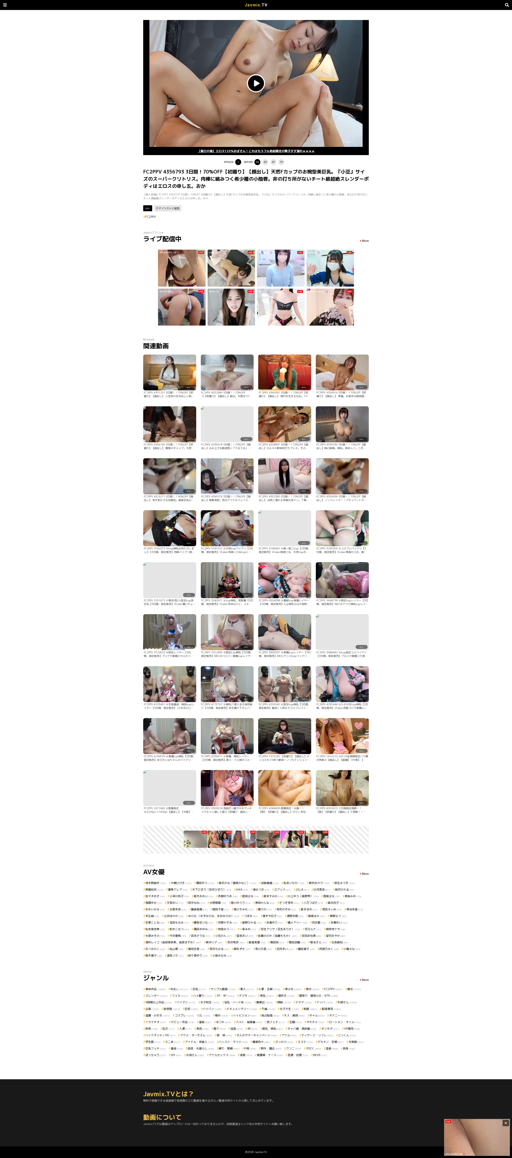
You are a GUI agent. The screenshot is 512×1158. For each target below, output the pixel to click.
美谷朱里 (354, 909)
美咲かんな (265, 903)
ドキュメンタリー (242, 1009)
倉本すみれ (273, 896)
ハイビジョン (245, 1015)
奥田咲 (277, 942)
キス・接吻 (294, 1015)
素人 (247, 989)
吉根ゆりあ (228, 896)
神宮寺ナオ (336, 929)
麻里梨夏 (257, 942)
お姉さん (347, 1002)
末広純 (152, 916)
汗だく (313, 1048)
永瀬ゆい (339, 922)
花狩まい (285, 949)
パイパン (212, 1009)
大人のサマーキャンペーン (257, 1035)
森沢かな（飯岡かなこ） (237, 883)
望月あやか (336, 936)
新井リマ (214, 942)
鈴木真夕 (153, 955)
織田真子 (306, 949)
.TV (256, 5)
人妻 (185, 1028)
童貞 (177, 1048)
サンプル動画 (223, 989)
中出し (179, 989)
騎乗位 (264, 1002)
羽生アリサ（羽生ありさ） (280, 929)
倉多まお (309, 909)
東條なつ (338, 916)
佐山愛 (177, 949)
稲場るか (316, 916)
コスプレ (184, 1015)
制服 (310, 1009)
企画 (152, 1009)
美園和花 (154, 889)
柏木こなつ (179, 929)
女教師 (356, 1042)
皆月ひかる (345, 889)
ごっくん (347, 1035)
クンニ (293, 1048)
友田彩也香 (311, 936)
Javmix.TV (261, 1152)
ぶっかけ (284, 1042)
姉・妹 (224, 1035)
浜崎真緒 (270, 883)
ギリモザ (330, 1028)
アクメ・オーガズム (196, 1035)
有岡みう (226, 929)
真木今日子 (272, 916)
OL (204, 1015)
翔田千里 (220, 909)
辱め (222, 1015)
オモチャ (315, 1022)
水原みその (155, 936)
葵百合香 (196, 949)
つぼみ (251, 916)
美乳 (267, 996)
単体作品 (155, 989)
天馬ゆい (175, 903)
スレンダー (156, 996)
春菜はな (331, 896)
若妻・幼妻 (298, 1055)
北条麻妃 (340, 942)
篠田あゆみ (203, 929)
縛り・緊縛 (229, 1048)
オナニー (338, 1015)
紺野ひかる (252, 922)
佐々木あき (155, 896)
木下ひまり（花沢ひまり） (211, 889)
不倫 (268, 1009)
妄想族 (172, 1009)
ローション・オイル (345, 1022)
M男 (250, 1048)
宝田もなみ (179, 922)
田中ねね (196, 903)
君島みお (353, 896)
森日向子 (336, 903)
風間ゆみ (153, 903)
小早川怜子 (179, 896)
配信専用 (331, 1009)
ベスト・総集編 (249, 1022)
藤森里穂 (199, 909)
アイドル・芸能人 (199, 1042)
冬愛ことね (155, 922)
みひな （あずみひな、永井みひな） (213, 916)
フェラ (180, 996)
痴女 (354, 989)
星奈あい (245, 936)
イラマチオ (155, 1022)
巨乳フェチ (155, 1048)
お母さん (195, 1055)
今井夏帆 (178, 936)
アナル (289, 1035)
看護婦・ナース (270, 1055)
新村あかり (319, 883)
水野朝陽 (218, 903)
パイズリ (186, 1002)
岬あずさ (242, 949)
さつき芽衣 (289, 903)
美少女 (293, 989)
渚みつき (261, 889)
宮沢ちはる (219, 949)
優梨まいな (203, 922)
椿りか (265, 909)
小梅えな (352, 949)
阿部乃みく (329, 949)
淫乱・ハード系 (238, 1002)
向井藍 (319, 922)
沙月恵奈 (322, 889)
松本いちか (294, 883)
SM (176, 1055)
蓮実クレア (178, 889)
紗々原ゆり (198, 955)
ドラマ (304, 1002)
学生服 (153, 1042)
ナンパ (325, 1002)
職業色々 (262, 1042)
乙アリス (282, 889)
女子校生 (210, 1002)
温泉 (332, 1048)
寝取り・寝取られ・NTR (318, 996)
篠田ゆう (205, 883)
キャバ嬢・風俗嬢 (302, 1028)
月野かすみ (228, 922)
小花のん (223, 936)
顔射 (284, 1002)
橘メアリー (297, 922)
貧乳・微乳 (272, 1028)
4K (252, 1028)
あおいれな (155, 909)
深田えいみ (332, 909)
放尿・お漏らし (201, 1048)
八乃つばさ (313, 903)
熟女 (313, 989)
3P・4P (225, 996)
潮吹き (286, 996)
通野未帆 (295, 916)
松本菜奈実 (155, 929)
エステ (305, 1042)
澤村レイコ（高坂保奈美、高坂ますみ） (173, 942)
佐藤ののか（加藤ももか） (277, 936)
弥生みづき (344, 883)
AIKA (242, 889)
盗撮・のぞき (157, 1015)
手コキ (223, 1022)
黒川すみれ (243, 909)
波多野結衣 (155, 883)
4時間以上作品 (158, 1002)
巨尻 (191, 1009)
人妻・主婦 (269, 989)
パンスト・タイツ (233, 1042)
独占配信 (270, 1015)
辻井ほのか (174, 916)
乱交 (168, 1028)
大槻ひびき (181, 883)
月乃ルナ (313, 929)
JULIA (302, 889)
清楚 (246, 1055)
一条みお (247, 929)
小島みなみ (222, 955)
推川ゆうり (241, 903)
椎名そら (318, 942)
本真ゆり (274, 922)
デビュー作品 (182, 1022)
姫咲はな (250, 896)
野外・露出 (271, 1048)
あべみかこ (155, 949)
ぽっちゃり (155, 1055)
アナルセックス (222, 1055)
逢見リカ (175, 955)
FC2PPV (150, 217)
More (365, 241)
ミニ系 (172, 1042)
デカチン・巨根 (331, 1042)
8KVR (320, 1055)
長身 (349, 1048)
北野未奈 (178, 909)
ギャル (317, 1015)
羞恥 (205, 1022)
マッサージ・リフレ (317, 1035)
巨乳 (199, 989)
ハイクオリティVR (160, 1035)
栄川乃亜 (263, 949)
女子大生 (289, 1009)
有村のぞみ (286, 909)
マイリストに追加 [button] (169, 208)
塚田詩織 (297, 942)
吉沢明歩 (235, 942)
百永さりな (201, 936)
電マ (219, 1028)
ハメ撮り (202, 996)
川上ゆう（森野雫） (303, 896)
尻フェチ (276, 1022)
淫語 (236, 1028)
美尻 (202, 1028)
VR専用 (352, 1028)
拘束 (151, 1028)
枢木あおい (203, 896)
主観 (295, 1022)
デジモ (247, 996)
